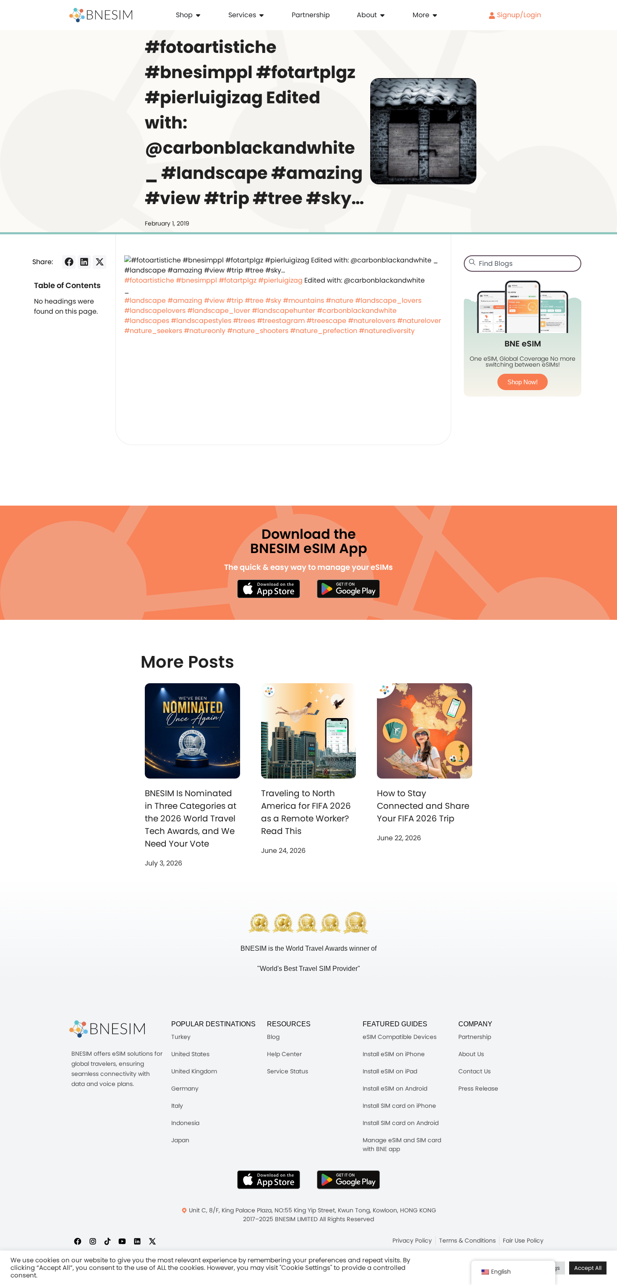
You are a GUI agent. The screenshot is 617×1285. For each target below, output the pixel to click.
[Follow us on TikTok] (107, 1241)
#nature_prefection (323, 331)
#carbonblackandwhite (357, 310)
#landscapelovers (155, 310)
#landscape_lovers (388, 300)
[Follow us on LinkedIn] (137, 1241)
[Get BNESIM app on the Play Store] (348, 589)
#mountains (303, 300)
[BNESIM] (107, 1029)
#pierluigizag (280, 280)
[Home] (100, 15)
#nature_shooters (257, 331)
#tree (254, 300)
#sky (273, 300)
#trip (234, 300)
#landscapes (146, 320)
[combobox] (522, 263)
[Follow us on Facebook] (77, 1241)
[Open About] (382, 15)
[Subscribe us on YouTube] (122, 1241)
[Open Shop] (198, 15)
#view (214, 300)
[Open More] (434, 15)
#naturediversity (387, 331)
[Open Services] (261, 15)
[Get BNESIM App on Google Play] (348, 1179)
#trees (244, 320)
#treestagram (281, 320)
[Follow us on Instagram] (93, 1241)
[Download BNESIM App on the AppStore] (268, 1179)
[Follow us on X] (152, 1241)
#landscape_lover (218, 310)
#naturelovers (371, 320)
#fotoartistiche (149, 280)
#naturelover (419, 320)
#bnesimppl (196, 280)
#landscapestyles (201, 320)
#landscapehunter (283, 310)
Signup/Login (518, 15)
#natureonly (204, 331)
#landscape (145, 300)
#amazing (184, 300)
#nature (339, 300)
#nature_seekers (153, 331)
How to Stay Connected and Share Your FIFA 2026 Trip (423, 805)
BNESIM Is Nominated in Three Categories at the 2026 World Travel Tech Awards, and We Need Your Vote (190, 818)
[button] (69, 262)
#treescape (326, 320)
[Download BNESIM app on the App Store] (268, 589)
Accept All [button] (587, 1268)
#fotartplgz (237, 280)
